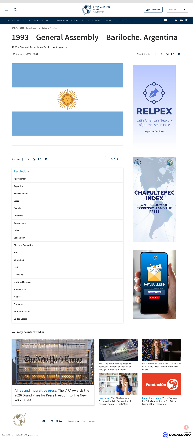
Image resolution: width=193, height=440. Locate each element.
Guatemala (19, 259)
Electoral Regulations (24, 245)
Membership (20, 289)
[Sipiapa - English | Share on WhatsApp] (167, 54)
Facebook (48, 421)
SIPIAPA (15, 28)
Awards (107, 20)
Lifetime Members (22, 282)
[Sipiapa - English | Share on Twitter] (161, 54)
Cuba (16, 230)
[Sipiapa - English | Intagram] (187, 20)
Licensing (18, 274)
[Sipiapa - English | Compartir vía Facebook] (23, 159)
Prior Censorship (22, 311)
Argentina (18, 186)
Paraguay (18, 304)
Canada (17, 208)
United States (20, 318)
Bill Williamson (21, 193)
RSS (84, 421)
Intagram (56, 421)
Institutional (13, 20)
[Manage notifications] (186, 427)
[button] (153, 9)
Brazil (16, 200)
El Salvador (19, 237)
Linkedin (60, 421)
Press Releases (93, 20)
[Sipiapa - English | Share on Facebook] (156, 54)
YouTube (43, 421)
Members (123, 20)
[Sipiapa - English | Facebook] (171, 20)
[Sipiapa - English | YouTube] (165, 20)
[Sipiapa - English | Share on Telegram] (178, 54)
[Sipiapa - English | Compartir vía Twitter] (28, 159)
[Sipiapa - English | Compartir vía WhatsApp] (34, 159)
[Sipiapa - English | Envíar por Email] (173, 54)
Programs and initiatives (67, 20)
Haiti (16, 267)
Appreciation (20, 178)
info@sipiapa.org (73, 421)
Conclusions (20, 223)
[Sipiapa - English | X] (175, 20)
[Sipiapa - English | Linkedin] (181, 20)
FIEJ (16, 252)
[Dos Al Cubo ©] (177, 436)
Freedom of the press (38, 20)
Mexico (17, 296)
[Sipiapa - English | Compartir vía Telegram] (45, 159)
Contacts (92, 421)
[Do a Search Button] (14, 9)
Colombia (18, 215)
